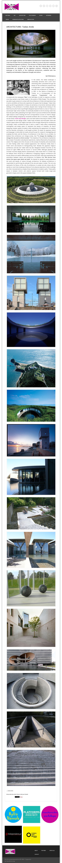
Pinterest (47, 6)
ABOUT (36, 850)
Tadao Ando (10, 790)
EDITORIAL (8, 15)
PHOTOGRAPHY (32, 15)
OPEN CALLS (52, 850)
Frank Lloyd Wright (20, 118)
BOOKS (40, 15)
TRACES (7, 19)
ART (15, 15)
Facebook (41, 6)
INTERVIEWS (48, 15)
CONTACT (37, 854)
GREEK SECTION (30, 19)
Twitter (44, 6)
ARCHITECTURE (22, 15)
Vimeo (50, 6)
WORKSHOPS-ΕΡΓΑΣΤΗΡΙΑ (18, 19)
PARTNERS (43, 850)
